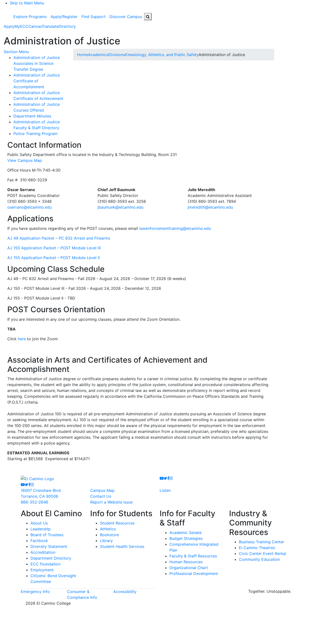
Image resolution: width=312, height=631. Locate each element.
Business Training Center (261, 541)
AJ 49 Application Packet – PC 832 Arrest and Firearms (58, 238)
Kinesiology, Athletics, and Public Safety (162, 54)
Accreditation (42, 552)
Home (82, 54)
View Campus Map (24, 160)
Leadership (40, 528)
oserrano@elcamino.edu (29, 207)
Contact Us (100, 496)
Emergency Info (35, 591)
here (22, 338)
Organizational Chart (188, 567)
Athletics (108, 528)
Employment (42, 569)
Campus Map (102, 490)
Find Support (93, 16)
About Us (39, 523)
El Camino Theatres (257, 547)
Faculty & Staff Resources (193, 555)
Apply (9, 26)
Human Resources (186, 561)
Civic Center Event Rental (262, 553)
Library (106, 540)
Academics (98, 54)
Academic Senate (185, 532)
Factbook (39, 540)
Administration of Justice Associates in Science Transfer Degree (36, 63)
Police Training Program (35, 133)
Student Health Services (122, 546)
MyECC (21, 26)
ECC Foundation (45, 564)
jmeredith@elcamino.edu (210, 207)
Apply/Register (64, 16)
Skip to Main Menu (27, 2)
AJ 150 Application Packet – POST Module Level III (54, 247)
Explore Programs (30, 16)
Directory (67, 26)
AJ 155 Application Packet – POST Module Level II (53, 257)
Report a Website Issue (111, 502)
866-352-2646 (34, 502)
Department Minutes (32, 116)
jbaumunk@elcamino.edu (120, 207)
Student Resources (117, 523)
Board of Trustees (46, 534)
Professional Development (193, 573)
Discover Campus (125, 16)
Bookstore (109, 534)
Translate (50, 26)
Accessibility (124, 591)
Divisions (116, 54)
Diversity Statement (48, 546)
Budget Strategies (186, 538)
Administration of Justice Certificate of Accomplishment (36, 81)
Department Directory (50, 558)
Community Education (259, 559)
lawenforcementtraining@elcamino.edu (175, 228)
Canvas (35, 26)
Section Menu (16, 51)
